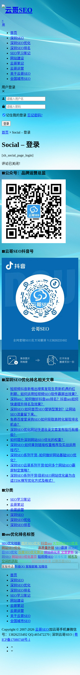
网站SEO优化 (11, 548)
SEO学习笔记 (20, 53)
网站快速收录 (41, 561)
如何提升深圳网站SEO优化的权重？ (37, 440)
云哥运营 (17, 68)
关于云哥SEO (20, 73)
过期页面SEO (61, 561)
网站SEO (25, 561)
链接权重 (60, 556)
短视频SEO (45, 556)
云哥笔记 (17, 63)
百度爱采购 (29, 548)
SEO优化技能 (11, 543)
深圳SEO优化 (20, 43)
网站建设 (17, 58)
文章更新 (67, 552)
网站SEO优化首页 (24, 556)
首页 (13, 33)
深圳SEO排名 (20, 48)
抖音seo (46, 543)
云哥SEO (42, 629)
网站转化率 (52, 552)
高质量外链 (46, 548)
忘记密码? (34, 115)
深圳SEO (17, 38)
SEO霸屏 (61, 548)
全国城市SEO (20, 78)
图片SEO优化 (30, 543)
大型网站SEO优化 (65, 543)
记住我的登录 (16, 115)
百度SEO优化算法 (30, 552)
